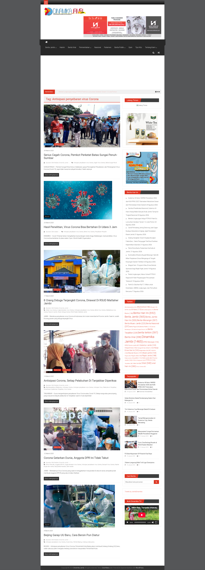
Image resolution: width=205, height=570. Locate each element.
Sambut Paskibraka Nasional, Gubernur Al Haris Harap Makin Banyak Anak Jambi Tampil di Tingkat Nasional (142, 211)
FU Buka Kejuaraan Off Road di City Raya (138, 454)
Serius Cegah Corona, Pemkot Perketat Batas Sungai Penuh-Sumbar (80, 156)
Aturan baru (69, 542)
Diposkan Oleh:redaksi (52, 231)
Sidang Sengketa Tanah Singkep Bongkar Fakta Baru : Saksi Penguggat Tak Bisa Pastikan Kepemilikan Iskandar (142, 241)
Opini (130, 47)
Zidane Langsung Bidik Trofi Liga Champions (139, 462)
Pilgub (128, 355)
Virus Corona (67, 389)
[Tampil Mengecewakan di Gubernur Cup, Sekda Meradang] (131, 420)
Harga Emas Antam (145, 348)
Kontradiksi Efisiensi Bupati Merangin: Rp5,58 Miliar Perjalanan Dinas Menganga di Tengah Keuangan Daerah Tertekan (142, 258)
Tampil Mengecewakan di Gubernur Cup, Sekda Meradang (146, 420)
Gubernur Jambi (148, 345)
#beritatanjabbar (50, 387)
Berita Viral (72, 47)
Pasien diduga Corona (64, 312)
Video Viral (137, 363)
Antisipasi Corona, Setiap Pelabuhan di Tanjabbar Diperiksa (80, 380)
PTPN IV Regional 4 (138, 360)
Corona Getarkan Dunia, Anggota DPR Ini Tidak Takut (76, 457)
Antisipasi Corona (68, 387)
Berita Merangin (147, 320)
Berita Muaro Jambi (135, 323)
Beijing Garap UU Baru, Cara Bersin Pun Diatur (72, 535)
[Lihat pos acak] (159, 53)
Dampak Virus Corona (108, 464)
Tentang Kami (150, 47)
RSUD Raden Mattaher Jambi (79, 312)
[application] (142, 515)
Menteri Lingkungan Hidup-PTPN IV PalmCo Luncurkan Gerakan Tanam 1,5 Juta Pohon (88, 92)
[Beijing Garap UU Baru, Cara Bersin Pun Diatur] (79, 506)
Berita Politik (119, 47)
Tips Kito (138, 47)
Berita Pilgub (134, 326)
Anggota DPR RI (59, 464)
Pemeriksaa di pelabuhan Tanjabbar (53, 389)
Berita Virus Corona (89, 231)
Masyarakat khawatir (60, 466)
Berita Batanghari (148, 309)
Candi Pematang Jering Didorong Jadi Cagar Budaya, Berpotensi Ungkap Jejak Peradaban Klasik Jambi (142, 231)
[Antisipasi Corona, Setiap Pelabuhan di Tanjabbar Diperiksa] (82, 351)
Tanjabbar (129, 363)
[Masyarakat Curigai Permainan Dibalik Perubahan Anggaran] (131, 433)
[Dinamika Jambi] (46, 42)
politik (138, 358)
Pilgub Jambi (149, 355)
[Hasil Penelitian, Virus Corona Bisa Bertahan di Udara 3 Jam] (78, 200)
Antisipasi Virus (98, 387)
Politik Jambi (147, 358)
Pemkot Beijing (77, 542)
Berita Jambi (50, 47)
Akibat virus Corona (51, 310)
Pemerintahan (84, 47)
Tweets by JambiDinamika (133, 491)
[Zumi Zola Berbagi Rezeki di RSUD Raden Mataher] (131, 444)
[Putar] (127, 522)
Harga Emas (131, 348)
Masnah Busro (135, 353)
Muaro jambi (149, 353)
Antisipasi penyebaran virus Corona (83, 162)
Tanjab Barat (66, 370)
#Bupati (153, 307)
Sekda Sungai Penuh (111, 162)
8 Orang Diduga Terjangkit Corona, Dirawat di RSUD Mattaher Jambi (81, 302)
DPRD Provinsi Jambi (132, 345)
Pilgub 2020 (136, 355)
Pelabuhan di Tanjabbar (109, 387)
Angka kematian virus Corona (65, 310)
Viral (147, 363)
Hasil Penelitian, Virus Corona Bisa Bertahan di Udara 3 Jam (80, 227)
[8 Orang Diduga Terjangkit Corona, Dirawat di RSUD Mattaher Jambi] (82, 271)
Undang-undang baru (88, 542)
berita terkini (148, 332)
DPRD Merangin (151, 342)
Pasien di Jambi (52, 312)
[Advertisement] (102, 71)
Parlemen (107, 47)
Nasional (97, 47)
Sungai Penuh (59, 144)
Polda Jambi (129, 358)
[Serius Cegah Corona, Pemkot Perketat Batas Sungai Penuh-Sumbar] (82, 126)
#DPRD (128, 309)
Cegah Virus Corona (99, 162)
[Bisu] (153, 522)
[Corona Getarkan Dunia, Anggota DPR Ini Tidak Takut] (82, 429)
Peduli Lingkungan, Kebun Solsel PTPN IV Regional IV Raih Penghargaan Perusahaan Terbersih (141, 277)
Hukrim (62, 47)
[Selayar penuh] (156, 522)
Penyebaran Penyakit (101, 231)
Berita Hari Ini (144, 312)
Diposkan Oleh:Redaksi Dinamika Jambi (57, 162)
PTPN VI (150, 360)
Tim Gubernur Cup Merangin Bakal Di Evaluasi (140, 409)
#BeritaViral (143, 307)
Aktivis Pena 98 (50, 464)
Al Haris (136, 310)
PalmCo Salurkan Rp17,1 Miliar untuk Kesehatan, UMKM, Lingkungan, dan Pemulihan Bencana (141, 288)
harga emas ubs (145, 350)
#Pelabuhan (58, 387)
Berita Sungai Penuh (140, 329)
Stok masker (70, 466)
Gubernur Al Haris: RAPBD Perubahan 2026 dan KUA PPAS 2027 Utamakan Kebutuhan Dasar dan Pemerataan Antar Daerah (142, 201)
